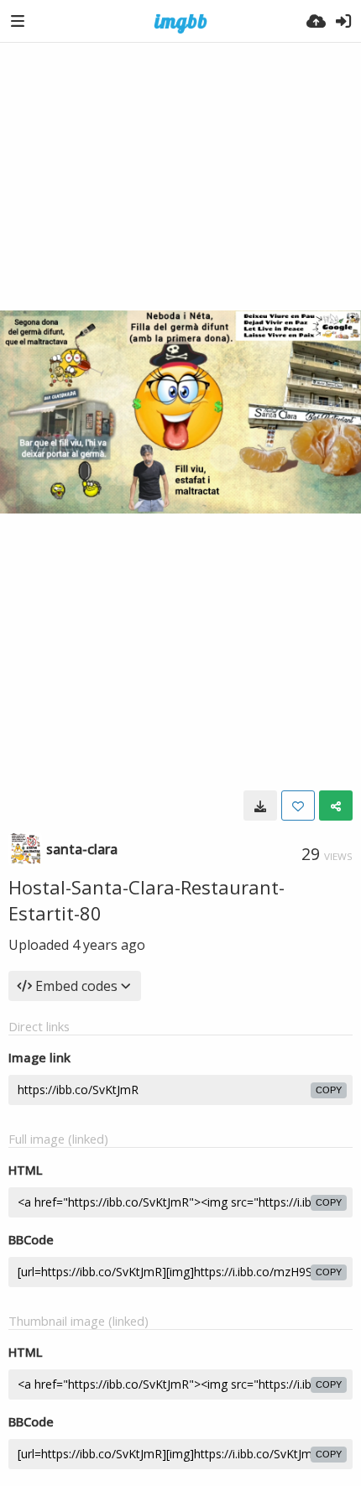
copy (329, 1090)
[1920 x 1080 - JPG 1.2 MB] (260, 805)
